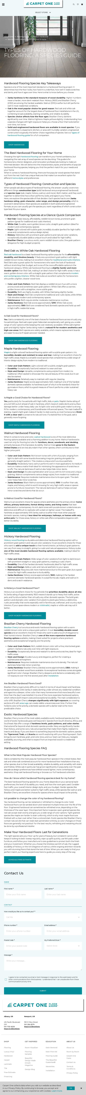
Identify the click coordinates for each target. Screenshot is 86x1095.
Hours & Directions (12, 1029)
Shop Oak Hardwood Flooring (23, 340)
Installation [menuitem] (50, 1071)
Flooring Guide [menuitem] (52, 1056)
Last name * (49, 889)
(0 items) (82, 4)
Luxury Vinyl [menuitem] (9, 1052)
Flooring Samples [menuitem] (28, 1053)
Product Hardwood (40, 37)
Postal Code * (9, 940)
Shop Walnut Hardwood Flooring (25, 528)
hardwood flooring (29, 157)
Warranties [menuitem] (50, 1066)
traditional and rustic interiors (66, 260)
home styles (18, 178)
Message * (8, 955)
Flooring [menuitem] (7, 1048)
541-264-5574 (29, 1024)
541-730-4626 (9, 1027)
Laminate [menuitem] (8, 1064)
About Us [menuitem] (70, 1048)
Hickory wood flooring (14, 540)
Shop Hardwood (16, 145)
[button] (74, 4)
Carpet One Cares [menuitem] (71, 1057)
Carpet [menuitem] (7, 1060)
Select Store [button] (41, 12)
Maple (7, 352)
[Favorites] (78, 4)
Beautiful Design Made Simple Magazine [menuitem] (30, 1061)
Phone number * (10, 925)
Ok (71, 1088)
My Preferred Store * (52, 940)
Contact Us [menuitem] (71, 1062)
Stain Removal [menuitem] (51, 1048)
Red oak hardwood (13, 254)
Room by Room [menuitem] (73, 1052)
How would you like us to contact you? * (19, 911)
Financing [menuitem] (8, 1077)
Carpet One (8, 37)
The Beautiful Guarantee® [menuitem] (51, 1061)
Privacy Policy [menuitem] (72, 1073)
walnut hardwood (42, 437)
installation (53, 676)
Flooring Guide (23, 37)
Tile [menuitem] (5, 1068)
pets (57, 401)
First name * (9, 889)
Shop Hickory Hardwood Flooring (25, 616)
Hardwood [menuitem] (8, 1056)
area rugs (24, 703)
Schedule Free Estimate (20, 860)
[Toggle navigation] (3, 4)
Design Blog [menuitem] (30, 1069)
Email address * (50, 925)
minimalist (45, 605)
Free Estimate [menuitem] (9, 1072)
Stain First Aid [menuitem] (51, 1052)
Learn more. (57, 1091)
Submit (43, 991)
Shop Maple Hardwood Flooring (24, 425)
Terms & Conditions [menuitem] (71, 1067)
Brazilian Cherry (11, 627)
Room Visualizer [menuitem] (31, 1048)
